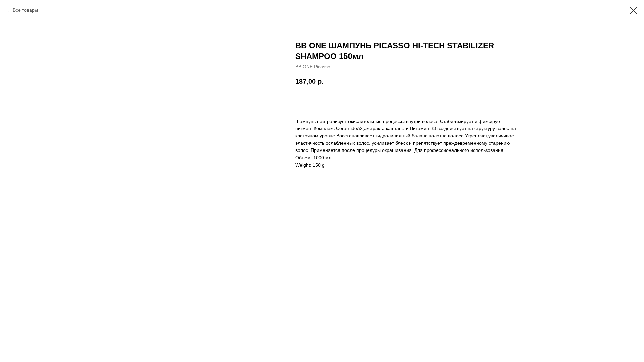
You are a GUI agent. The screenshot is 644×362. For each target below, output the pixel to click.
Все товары (25, 10)
